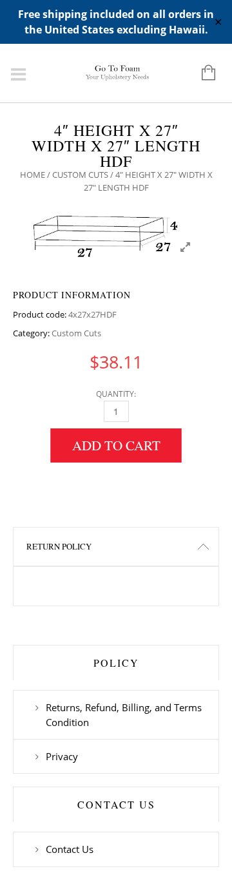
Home (32, 174)
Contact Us (69, 849)
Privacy (62, 756)
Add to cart (116, 445)
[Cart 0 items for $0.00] (202, 73)
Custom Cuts (80, 174)
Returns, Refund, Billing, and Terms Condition (124, 714)
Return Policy (59, 546)
